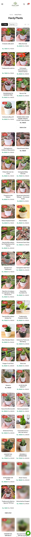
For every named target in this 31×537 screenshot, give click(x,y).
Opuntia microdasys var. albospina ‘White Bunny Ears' (8, 292)
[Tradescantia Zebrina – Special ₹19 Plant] (8, 492)
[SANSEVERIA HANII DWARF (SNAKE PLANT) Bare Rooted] (23, 108)
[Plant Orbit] (15, 4)
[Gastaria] (8, 376)
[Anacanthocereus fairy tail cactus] (23, 422)
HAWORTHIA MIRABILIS (8, 534)
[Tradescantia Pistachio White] (23, 307)
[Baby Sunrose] (23, 35)
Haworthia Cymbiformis (23, 292)
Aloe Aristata (23, 220)
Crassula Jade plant (8, 44)
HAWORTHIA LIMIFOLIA (8, 455)
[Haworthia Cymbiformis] (23, 282)
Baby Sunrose (23, 44)
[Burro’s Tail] (23, 84)
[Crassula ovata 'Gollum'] (8, 186)
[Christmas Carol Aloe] (23, 233)
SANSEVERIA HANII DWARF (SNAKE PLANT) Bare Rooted (23, 118)
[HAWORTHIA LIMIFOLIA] (8, 445)
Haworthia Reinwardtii (8, 409)
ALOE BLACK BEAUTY (23, 386)
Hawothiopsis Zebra (23, 148)
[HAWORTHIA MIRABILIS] (8, 525)
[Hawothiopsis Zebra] (23, 139)
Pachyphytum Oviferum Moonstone (8, 149)
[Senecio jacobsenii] (23, 400)
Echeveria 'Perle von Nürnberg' (23, 340)
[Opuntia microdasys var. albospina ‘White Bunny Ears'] (8, 282)
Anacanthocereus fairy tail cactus (23, 431)
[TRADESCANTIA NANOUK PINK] (8, 84)
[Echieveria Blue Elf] (8, 108)
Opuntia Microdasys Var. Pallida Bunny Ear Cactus (8, 244)
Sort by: (12, 24)
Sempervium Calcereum (8, 268)
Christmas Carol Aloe (23, 242)
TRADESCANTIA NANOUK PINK (8, 94)
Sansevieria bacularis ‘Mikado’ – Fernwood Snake (23, 197)
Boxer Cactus (23, 478)
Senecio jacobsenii (23, 409)
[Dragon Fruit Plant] (8, 354)
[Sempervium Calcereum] (8, 259)
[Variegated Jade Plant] (23, 259)
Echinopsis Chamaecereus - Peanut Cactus (23, 69)
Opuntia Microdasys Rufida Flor (8, 317)
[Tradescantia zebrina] (8, 59)
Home (11, 14)
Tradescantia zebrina (8, 68)
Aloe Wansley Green (8, 340)
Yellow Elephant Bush (8, 220)
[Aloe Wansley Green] (8, 331)
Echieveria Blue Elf (8, 117)
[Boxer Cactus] (23, 469)
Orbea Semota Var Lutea (8, 172)
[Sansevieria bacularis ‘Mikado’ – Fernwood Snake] (23, 186)
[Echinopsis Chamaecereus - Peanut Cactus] (23, 59)
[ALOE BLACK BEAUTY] (23, 376)
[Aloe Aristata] (23, 211)
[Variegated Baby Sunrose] (23, 163)
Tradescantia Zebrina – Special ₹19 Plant (8, 502)
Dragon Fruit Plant (8, 363)
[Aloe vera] (23, 354)
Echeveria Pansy (8, 430)
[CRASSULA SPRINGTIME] (23, 445)
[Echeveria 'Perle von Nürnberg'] (23, 331)
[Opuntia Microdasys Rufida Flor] (8, 307)
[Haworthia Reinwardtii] (8, 400)
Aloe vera (23, 363)
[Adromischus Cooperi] (23, 492)
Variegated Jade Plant (23, 267)
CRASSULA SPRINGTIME (23, 455)
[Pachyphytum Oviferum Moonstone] (8, 139)
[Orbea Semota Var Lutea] (8, 163)
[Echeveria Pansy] (8, 422)
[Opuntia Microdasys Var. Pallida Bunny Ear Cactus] (8, 233)
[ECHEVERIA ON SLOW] (8, 469)
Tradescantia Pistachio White (23, 317)
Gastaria (8, 385)
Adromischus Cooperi (23, 501)
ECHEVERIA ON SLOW (8, 478)
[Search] (24, 4)
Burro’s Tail (23, 93)
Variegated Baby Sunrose (23, 172)
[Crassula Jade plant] (8, 35)
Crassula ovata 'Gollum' (8, 196)
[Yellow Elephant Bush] (8, 211)
